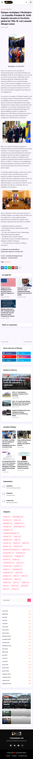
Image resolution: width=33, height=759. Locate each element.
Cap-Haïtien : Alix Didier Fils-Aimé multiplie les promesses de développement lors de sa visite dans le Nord (8, 443)
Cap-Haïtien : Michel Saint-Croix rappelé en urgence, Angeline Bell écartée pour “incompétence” (15, 717)
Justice (18, 572)
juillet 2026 (16, 614)
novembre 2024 (16, 677)
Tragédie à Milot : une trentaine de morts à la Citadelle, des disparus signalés (16, 701)
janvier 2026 (16, 633)
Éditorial (25, 543)
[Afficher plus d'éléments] (19, 267)
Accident (6, 516)
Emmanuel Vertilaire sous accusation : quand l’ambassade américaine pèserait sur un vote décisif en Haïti (24, 291)
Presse (16, 582)
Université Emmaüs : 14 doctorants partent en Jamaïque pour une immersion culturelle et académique (16, 381)
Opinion (17, 579)
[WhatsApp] (9, 267)
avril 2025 (16, 661)
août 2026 (16, 611)
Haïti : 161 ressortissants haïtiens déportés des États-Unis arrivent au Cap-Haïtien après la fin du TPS (21, 403)
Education (7, 546)
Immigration (19, 556)
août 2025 (16, 649)
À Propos (14, 756)
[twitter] (14, 745)
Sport (6, 589)
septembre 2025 (16, 645)
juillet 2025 (16, 652)
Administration (18, 516)
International (17, 569)
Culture (17, 536)
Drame (17, 539)
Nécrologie (7, 579)
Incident (16, 559)
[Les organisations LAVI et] (9, 456)
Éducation (18, 546)
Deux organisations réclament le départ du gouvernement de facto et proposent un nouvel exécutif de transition (24, 465)
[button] (2, 2)
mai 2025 (16, 658)
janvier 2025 (16, 671)
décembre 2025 (16, 636)
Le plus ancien (27, 341)
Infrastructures (8, 562)
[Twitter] (5, 267)
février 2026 (16, 630)
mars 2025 (16, 664)
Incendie (6, 559)
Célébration (7, 523)
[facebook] (10, 745)
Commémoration (19, 526)
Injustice (20, 562)
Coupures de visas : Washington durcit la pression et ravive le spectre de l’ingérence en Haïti (7, 291)
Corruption (7, 536)
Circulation (7, 526)
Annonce (17, 520)
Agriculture (7, 520)
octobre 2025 (16, 642)
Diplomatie (9, 9)
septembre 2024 (16, 683)
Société (24, 585)
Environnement (8, 553)
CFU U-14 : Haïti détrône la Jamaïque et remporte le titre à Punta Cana (20, 394)
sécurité (14, 585)
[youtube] (18, 745)
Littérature (7, 576)
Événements (20, 553)
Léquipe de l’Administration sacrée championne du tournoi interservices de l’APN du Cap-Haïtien (21, 413)
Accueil (3, 9)
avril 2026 (16, 623)
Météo (24, 576)
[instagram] (22, 745)
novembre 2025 (16, 639)
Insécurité (7, 566)
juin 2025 (16, 655)
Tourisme (15, 589)
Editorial (16, 543)
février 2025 (16, 667)
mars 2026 (16, 626)
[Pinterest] (12, 267)
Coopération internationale (11, 533)
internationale (7, 572)
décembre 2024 (16, 674)
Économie (7, 543)
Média (16, 576)
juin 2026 (16, 617)
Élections (25, 549)
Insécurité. (18, 566)
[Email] (16, 267)
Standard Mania (21, 752)
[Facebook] (2, 267)
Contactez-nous (22, 756)
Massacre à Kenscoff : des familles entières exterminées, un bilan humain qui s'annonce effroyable (15, 710)
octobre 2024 (16, 680)
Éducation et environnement (11, 549)
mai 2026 (16, 620)
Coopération (7, 530)
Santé (6, 585)
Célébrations (19, 523)
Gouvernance (7, 556)
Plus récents (5, 341)
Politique (7, 582)
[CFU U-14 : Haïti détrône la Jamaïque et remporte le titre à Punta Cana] (6, 394)
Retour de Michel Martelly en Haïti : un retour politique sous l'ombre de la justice (24, 442)
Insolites (6, 569)
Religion (25, 582)
